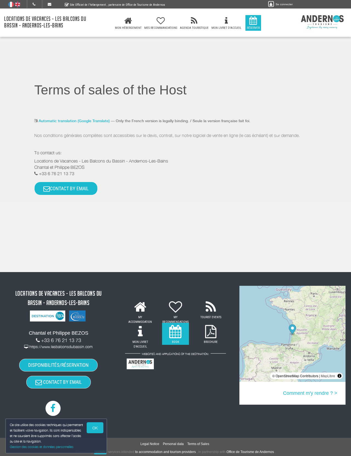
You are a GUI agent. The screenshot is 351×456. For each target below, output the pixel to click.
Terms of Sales (198, 444)
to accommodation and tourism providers (165, 452)
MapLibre (328, 375)
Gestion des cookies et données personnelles (41, 447)
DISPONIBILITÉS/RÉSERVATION (58, 365)
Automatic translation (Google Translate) (74, 121)
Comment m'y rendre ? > (310, 393)
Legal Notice (149, 444)
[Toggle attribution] (339, 376)
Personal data (173, 444)
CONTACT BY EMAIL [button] (69, 188)
